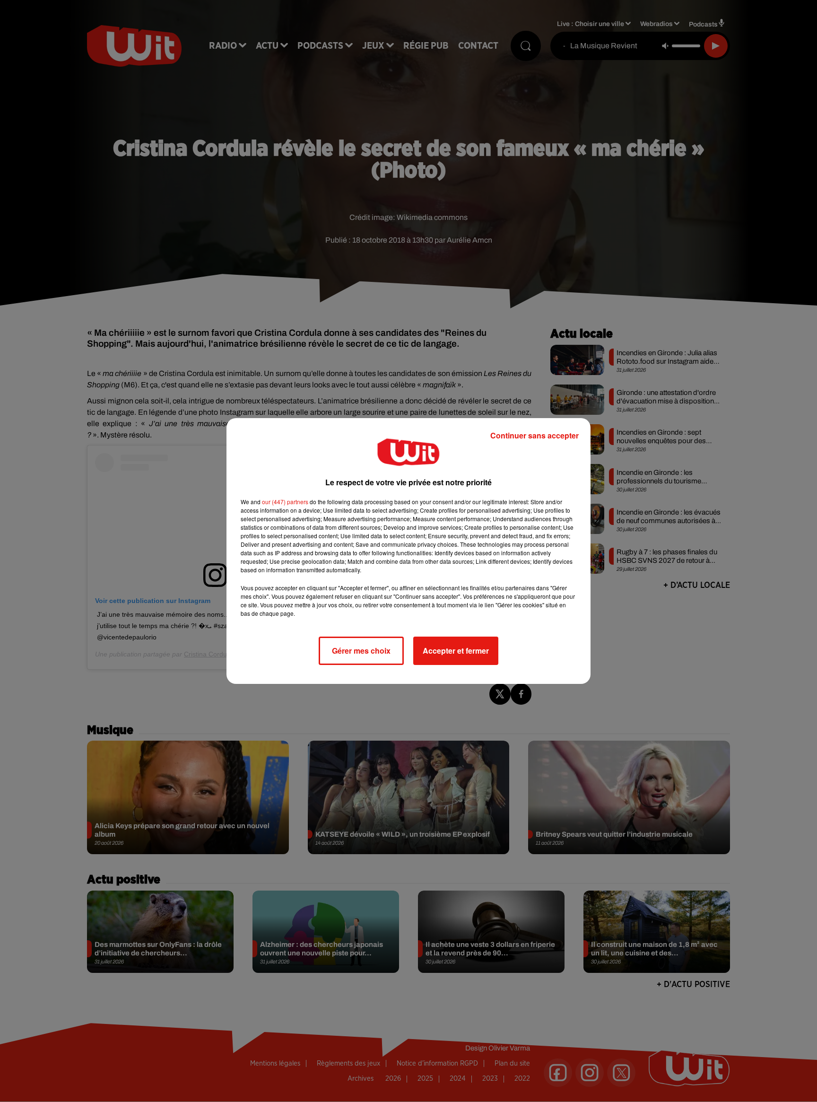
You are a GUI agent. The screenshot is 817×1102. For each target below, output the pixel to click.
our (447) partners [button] (285, 502)
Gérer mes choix (361, 650)
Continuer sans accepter (534, 435)
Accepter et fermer (456, 650)
